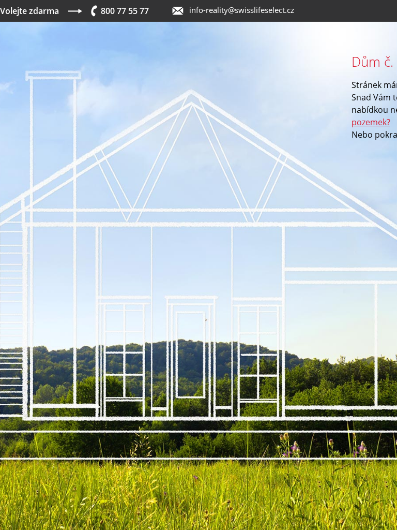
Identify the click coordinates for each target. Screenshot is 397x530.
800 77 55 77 (125, 11)
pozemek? (371, 122)
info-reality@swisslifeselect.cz (241, 10)
